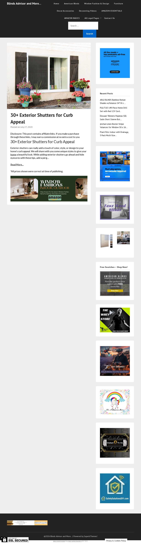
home (13, 154)
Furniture (118, 3)
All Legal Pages (92, 18)
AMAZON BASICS (72, 18)
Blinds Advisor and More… (24, 3)
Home (56, 3)
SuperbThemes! (90, 536)
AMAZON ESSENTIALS (111, 11)
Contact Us (109, 18)
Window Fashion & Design (96, 3)
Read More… (17, 164)
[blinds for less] (49, 188)
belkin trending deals (59, 541)
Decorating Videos (88, 11)
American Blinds (71, 3)
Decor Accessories (65, 11)
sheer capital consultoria (75, 541)
